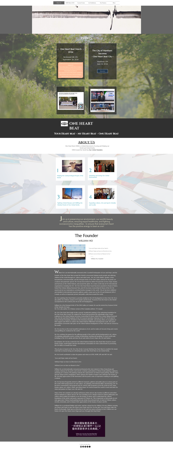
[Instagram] (85, 447)
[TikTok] (87, 447)
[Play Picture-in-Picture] (101, 435)
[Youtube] (81, 447)
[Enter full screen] (103, 435)
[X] (89, 447)
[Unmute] (72, 435)
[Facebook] (83, 447)
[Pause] (69, 435)
